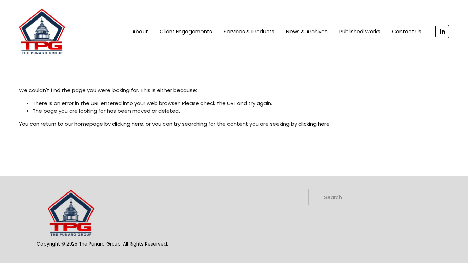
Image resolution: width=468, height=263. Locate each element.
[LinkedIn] (442, 31)
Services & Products (249, 31)
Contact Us (406, 31)
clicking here (127, 123)
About (140, 31)
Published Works (359, 31)
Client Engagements (186, 31)
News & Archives (307, 31)
